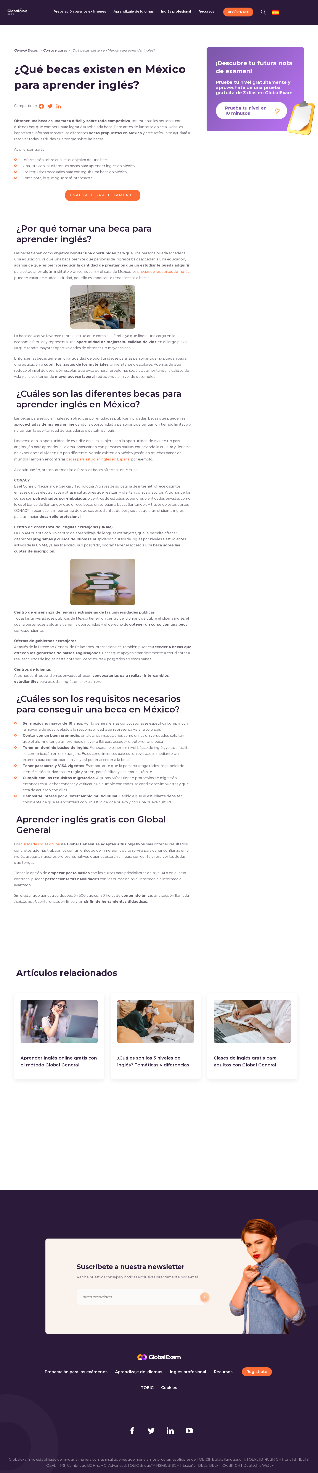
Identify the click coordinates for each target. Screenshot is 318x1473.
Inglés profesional (188, 1372)
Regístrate (256, 1371)
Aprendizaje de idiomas (138, 1372)
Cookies (169, 1387)
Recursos (223, 1372)
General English (26, 50)
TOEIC (147, 1387)
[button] (264, 11)
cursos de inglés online (40, 844)
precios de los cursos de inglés (163, 272)
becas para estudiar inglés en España (98, 459)
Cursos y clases (55, 50)
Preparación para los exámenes (76, 1372)
